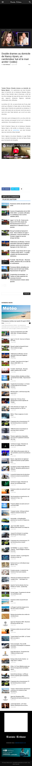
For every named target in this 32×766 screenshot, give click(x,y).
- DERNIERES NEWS (4, 262)
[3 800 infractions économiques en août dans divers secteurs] (5, 430)
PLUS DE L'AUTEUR (9, 199)
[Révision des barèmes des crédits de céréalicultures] (5, 616)
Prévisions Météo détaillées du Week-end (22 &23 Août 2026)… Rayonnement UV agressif (19, 268)
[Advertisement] (16, 76)
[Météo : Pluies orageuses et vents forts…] (5, 416)
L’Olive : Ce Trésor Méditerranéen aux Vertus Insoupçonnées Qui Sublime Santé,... (20, 668)
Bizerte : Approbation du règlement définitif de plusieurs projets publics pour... (20, 460)
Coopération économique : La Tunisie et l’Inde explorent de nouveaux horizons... (20, 385)
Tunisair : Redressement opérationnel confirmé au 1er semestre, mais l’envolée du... (20, 690)
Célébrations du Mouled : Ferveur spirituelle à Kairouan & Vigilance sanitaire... (19, 355)
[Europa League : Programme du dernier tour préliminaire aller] (5, 594)
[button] (2, 2)
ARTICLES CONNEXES (10, 197)
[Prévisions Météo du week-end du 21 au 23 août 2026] (5, 505)
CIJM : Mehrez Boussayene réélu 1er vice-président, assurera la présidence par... (20, 453)
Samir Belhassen (6, 64)
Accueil (3, 30)
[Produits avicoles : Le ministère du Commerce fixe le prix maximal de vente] (5, 572)
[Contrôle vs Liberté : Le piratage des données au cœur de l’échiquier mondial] (5, 557)
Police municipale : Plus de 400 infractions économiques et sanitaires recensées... (20, 645)
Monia (3, 323)
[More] (21, 188)
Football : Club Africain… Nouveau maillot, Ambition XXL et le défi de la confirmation (20, 261)
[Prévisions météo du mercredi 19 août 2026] (5, 631)
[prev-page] (2, 285)
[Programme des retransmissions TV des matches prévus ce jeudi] (5, 542)
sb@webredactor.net (20, 742)
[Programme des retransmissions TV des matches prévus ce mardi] (5, 683)
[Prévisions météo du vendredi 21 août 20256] (5, 491)
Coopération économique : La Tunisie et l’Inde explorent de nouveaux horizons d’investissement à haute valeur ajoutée (19, 278)
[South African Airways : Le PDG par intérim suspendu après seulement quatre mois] (5, 676)
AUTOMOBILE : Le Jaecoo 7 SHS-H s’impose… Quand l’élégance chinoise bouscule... (20, 549)
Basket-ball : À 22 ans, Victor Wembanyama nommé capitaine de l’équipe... (19, 400)
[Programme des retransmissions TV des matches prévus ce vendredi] (5, 423)
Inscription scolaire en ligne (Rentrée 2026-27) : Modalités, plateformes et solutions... (20, 468)
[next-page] (5, 285)
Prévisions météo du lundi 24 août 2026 (16, 321)
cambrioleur (16, 130)
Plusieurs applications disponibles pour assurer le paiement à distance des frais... (20, 438)
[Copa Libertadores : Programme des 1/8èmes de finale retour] (5, 653)
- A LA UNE (8, 30)
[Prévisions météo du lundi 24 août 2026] (5, 205)
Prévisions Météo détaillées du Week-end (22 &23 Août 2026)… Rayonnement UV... (20, 378)
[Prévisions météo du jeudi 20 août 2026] (5, 601)
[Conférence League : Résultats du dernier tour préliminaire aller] (5, 445)
